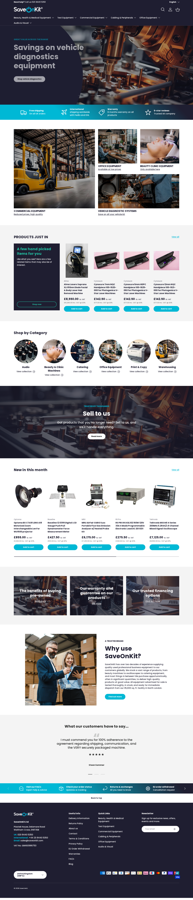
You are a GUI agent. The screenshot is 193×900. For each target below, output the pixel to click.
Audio (26, 367)
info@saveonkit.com (34, 2)
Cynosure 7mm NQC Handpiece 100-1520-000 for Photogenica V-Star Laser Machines (106, 289)
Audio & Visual (21, 23)
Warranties (74, 853)
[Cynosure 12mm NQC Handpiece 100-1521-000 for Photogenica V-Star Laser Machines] (166, 260)
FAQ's (71, 858)
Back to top (96, 798)
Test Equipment (65, 17)
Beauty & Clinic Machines (54, 368)
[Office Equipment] (110, 351)
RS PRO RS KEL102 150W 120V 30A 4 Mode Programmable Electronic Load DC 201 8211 (130, 525)
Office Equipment (148, 17)
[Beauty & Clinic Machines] (54, 351)
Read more (96, 436)
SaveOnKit (24, 888)
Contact (73, 833)
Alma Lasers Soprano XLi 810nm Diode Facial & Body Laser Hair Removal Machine (76, 289)
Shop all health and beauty (30, 79)
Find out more (153, 601)
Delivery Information (79, 818)
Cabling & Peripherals (122, 17)
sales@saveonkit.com (31, 840)
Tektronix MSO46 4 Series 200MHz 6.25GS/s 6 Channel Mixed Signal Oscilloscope (164, 525)
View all (175, 236)
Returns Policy (76, 823)
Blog (71, 864)
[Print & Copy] (139, 351)
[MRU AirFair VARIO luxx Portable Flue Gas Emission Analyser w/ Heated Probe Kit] (96, 496)
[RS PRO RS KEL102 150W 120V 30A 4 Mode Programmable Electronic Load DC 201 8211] (130, 496)
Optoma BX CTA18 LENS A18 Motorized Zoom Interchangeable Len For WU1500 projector (28, 527)
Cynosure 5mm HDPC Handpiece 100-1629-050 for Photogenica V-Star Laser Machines (136, 289)
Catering (82, 367)
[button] (178, 10)
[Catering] (82, 351)
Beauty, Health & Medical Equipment (32, 17)
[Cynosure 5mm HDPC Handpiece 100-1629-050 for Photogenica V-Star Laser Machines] (136, 260)
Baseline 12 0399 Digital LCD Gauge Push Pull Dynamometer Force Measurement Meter (62, 527)
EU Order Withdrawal (79, 848)
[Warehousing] (167, 351)
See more (96, 603)
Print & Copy (139, 367)
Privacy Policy (76, 843)
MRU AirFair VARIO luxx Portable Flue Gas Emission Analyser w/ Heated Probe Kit (96, 527)
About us (73, 828)
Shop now (36, 304)
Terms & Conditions (79, 838)
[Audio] (26, 351)
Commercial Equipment (92, 17)
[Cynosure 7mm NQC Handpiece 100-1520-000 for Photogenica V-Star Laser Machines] (107, 260)
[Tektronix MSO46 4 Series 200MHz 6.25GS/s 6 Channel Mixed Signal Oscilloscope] (164, 496)
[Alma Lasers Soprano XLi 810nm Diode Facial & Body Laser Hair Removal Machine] (77, 260)
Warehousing (167, 367)
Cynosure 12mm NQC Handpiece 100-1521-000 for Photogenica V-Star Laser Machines (166, 289)
